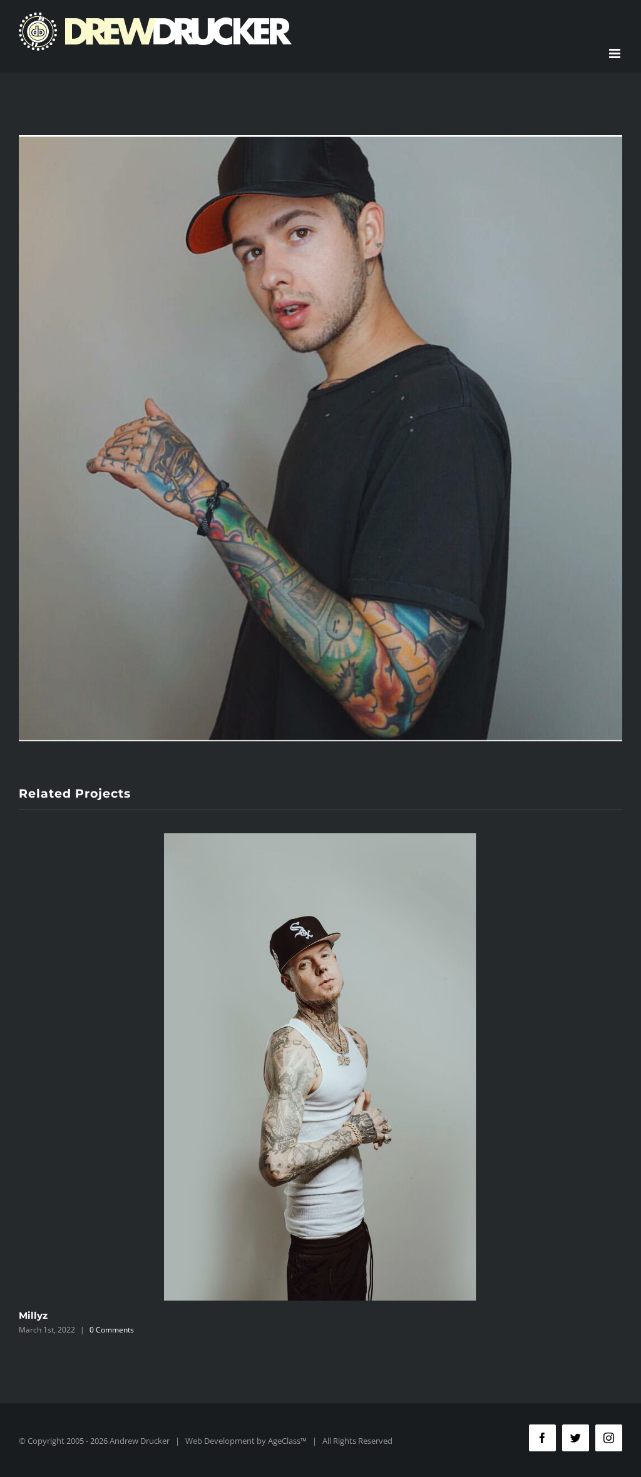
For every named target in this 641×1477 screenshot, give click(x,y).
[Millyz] (320, 1067)
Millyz (33, 1315)
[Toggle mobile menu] (615, 53)
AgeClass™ (287, 1440)
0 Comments (112, 1329)
